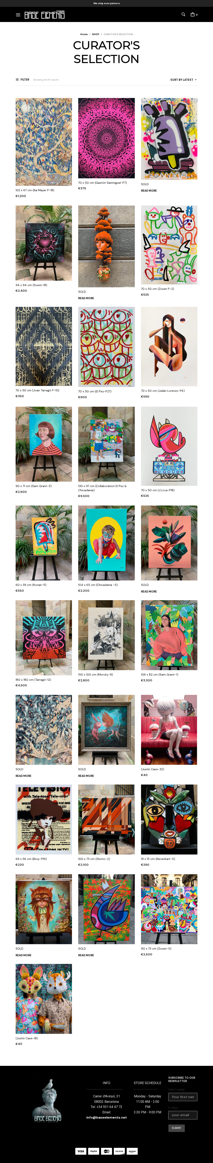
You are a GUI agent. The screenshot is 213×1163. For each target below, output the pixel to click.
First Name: (176, 1090)
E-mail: (173, 1108)
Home (84, 34)
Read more (149, 190)
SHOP (95, 34)
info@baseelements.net (106, 1117)
